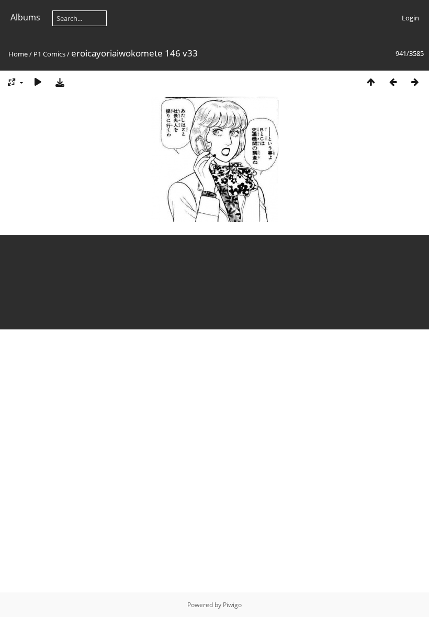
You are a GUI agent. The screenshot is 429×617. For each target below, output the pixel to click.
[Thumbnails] (371, 82)
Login (410, 17)
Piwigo (232, 604)
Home (18, 54)
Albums (25, 17)
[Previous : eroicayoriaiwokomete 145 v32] (393, 82)
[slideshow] (38, 82)
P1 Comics (49, 54)
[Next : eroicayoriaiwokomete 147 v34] (415, 82)
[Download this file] (60, 82)
